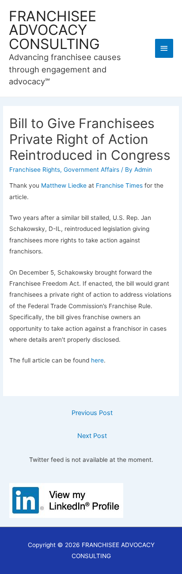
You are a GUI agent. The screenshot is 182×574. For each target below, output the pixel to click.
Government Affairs (91, 169)
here (97, 360)
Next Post (92, 436)
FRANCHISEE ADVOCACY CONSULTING (54, 30)
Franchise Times (119, 185)
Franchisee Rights (34, 169)
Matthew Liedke (64, 185)
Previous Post (92, 413)
